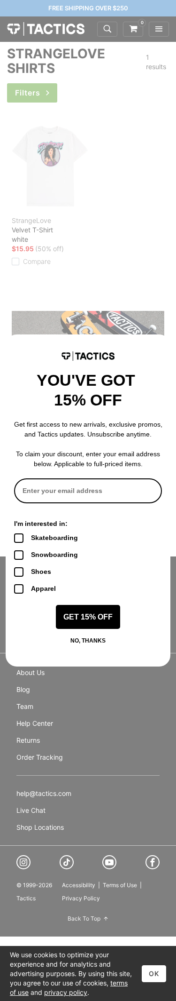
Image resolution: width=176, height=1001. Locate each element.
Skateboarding (54, 537)
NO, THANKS (88, 640)
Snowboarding (54, 554)
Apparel (43, 588)
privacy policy (65, 992)
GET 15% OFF (88, 617)
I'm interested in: (41, 523)
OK (154, 973)
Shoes (41, 571)
